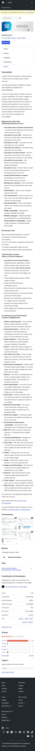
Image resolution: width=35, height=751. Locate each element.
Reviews (6, 53)
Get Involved (22, 697)
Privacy (4, 691)
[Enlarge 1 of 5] (14, 519)
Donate (21, 703)
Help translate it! (29, 12)
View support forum (8, 672)
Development (7, 62)
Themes (20, 685)
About (3, 682)
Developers (5, 703)
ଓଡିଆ (7, 728)
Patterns (21, 691)
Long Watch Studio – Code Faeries (15, 38)
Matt (4, 714)
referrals (24, 622)
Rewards (30, 622)
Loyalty (26, 618)
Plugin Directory (6, 7)
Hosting (4, 688)
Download (6, 42)
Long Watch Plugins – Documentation (18, 509)
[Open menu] (32, 2)
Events (20, 700)
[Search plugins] (19, 18)
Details (5, 49)
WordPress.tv (7, 706)
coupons (21, 618)
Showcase (21, 682)
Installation (6, 57)
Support (5, 66)
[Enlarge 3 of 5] (14, 540)
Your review (5, 655)
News (3, 685)
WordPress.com (7, 711)
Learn (3, 697)
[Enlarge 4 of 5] (31, 519)
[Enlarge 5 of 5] (31, 533)
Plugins (20, 688)
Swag (21, 706)
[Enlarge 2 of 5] (14, 530)
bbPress (5, 717)
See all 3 (31, 615)
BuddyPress (6, 720)
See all (31, 655)
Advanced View (7, 627)
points (31, 618)
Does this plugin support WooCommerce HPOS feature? (11, 569)
